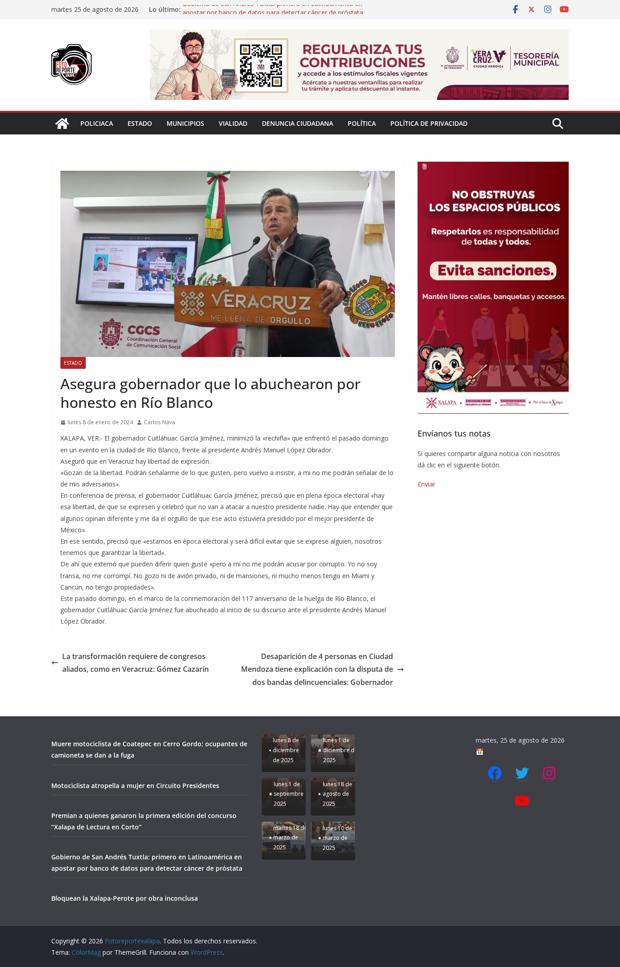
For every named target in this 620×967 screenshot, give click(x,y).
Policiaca (96, 123)
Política (362, 123)
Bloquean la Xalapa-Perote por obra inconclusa (124, 898)
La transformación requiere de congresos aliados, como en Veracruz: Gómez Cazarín (135, 662)
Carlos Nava (159, 422)
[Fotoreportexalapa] (62, 123)
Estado (140, 123)
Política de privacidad (428, 123)
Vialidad (233, 123)
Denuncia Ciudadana (297, 123)
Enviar (426, 484)
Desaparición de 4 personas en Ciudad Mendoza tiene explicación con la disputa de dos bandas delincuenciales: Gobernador (317, 669)
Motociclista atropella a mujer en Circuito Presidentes (135, 785)
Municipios (185, 123)
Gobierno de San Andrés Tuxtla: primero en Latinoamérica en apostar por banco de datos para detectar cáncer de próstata (272, 14)
